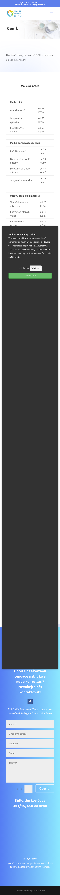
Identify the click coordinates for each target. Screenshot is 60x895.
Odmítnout (36, 268)
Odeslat (45, 788)
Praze (49, 713)
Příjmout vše (30, 275)
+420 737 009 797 (30, 2)
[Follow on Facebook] (30, 701)
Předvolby (24, 268)
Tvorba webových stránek (30, 890)
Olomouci (37, 713)
